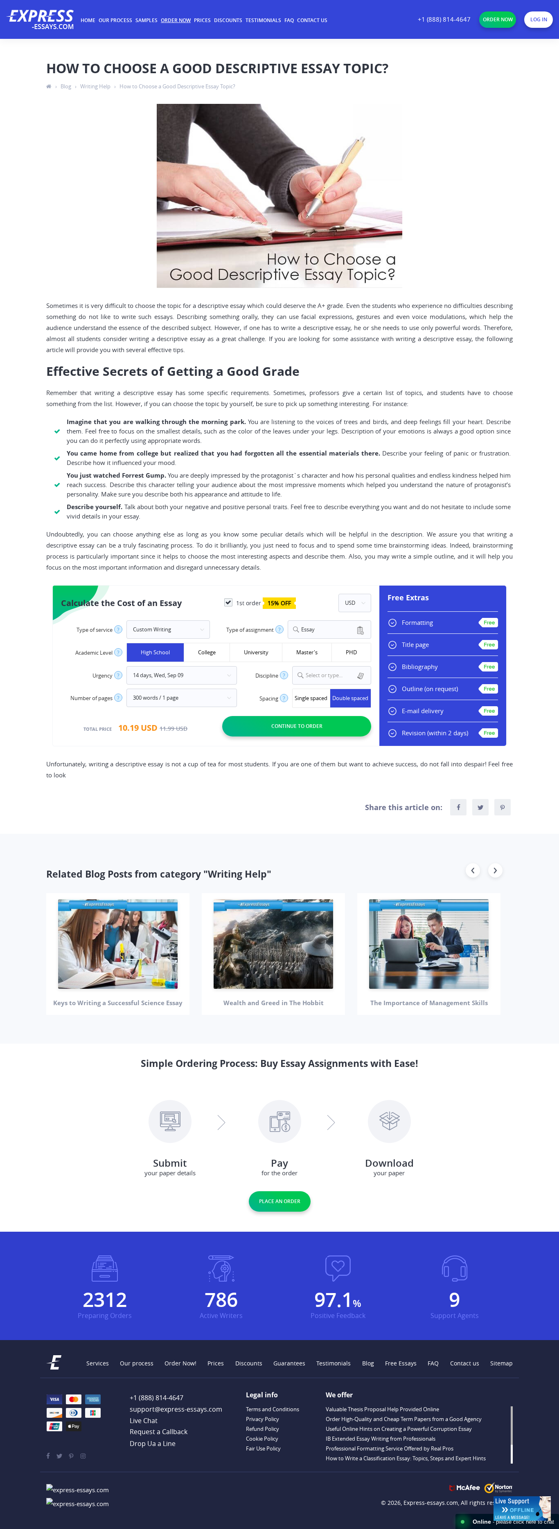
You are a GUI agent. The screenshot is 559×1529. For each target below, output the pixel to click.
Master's (307, 652)
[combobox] (329, 629)
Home (88, 20)
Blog (368, 1363)
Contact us (312, 20)
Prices (202, 20)
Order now (176, 20)
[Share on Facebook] (458, 807)
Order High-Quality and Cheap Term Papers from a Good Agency (404, 1419)
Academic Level (94, 653)
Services (97, 1363)
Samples (146, 20)
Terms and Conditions (272, 1409)
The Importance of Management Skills (429, 1003)
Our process (115, 20)
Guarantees (289, 1363)
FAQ (289, 20)
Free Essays (401, 1363)
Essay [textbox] (308, 629)
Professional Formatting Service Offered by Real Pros (389, 1448)
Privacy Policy (262, 1419)
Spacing (268, 698)
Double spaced (350, 698)
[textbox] (337, 675)
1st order (262, 603)
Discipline (266, 675)
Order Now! (180, 1363)
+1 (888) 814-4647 (444, 20)
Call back (158, 1432)
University (256, 652)
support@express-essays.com (176, 1409)
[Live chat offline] (522, 1508)
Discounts (228, 20)
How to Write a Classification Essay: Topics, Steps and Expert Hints (406, 1458)
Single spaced (311, 698)
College (207, 652)
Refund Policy (262, 1428)
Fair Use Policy (263, 1448)
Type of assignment (250, 630)
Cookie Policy (262, 1438)
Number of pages (91, 698)
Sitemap (501, 1363)
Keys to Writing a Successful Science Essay (118, 1003)
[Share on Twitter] (480, 807)
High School (155, 652)
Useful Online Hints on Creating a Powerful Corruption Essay (399, 1428)
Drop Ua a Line (153, 1443)
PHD (351, 652)
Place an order (279, 1201)
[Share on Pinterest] (502, 807)
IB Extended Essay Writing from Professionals (380, 1438)
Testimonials (263, 20)
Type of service (95, 630)
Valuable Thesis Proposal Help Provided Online (382, 1409)
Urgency (102, 675)
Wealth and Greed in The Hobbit (273, 1003)
